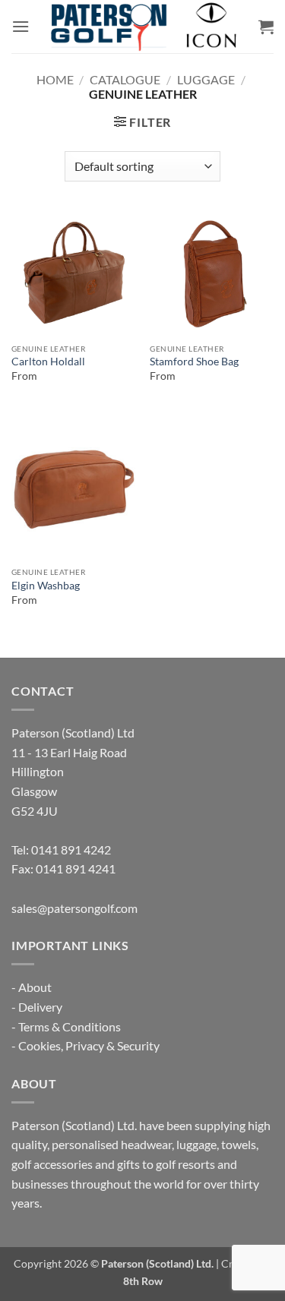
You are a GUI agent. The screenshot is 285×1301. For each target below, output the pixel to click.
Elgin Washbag (45, 585)
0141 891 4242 (71, 849)
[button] (20, 26)
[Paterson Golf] (143, 26)
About (35, 987)
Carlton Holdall (48, 361)
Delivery (40, 1006)
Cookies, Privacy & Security (89, 1045)
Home (55, 79)
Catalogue (125, 79)
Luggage (206, 79)
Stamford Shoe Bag (194, 361)
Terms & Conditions (69, 1026)
